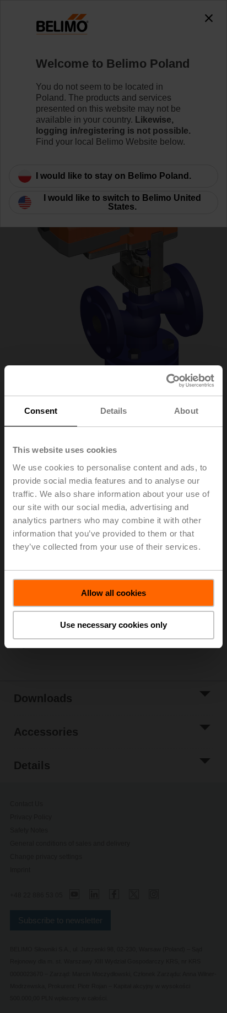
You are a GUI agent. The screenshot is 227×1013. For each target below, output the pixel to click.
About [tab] (186, 410)
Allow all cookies (113, 593)
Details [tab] (113, 410)
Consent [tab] (40, 410)
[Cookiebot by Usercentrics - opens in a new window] (166, 381)
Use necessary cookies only (113, 624)
